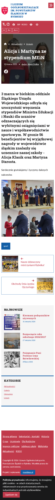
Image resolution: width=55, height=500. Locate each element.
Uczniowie (15, 441)
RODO (24, 24)
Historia (45, 436)
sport (5, 246)
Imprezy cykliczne (11, 446)
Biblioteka (43, 446)
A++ (16, 30)
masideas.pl (28, 472)
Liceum (29, 44)
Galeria (7, 390)
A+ (9, 30)
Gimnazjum (8, 394)
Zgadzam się (11, 494)
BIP (18, 24)
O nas (5, 441)
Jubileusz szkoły (28, 446)
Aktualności (16, 44)
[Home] (5, 44)
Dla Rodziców (28, 441)
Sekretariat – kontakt (29, 436)
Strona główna (10, 436)
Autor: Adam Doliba (30, 64)
